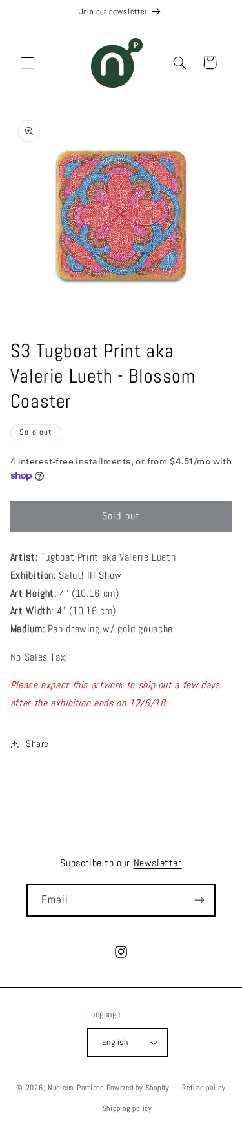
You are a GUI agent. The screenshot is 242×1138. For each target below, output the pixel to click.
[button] (27, 62)
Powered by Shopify (138, 1087)
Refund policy (204, 1087)
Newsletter (158, 863)
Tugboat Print (70, 557)
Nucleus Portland (76, 1087)
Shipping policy (127, 1108)
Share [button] (37, 744)
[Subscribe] (199, 900)
